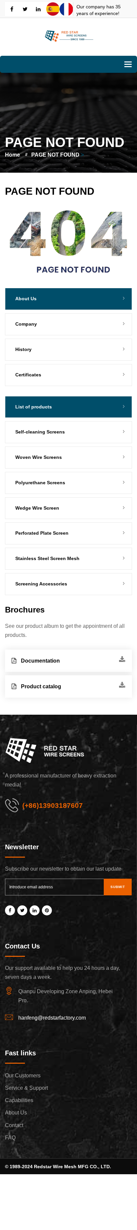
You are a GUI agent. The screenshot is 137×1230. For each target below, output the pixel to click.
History (23, 349)
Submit (117, 887)
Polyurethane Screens (40, 482)
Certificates (28, 374)
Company (26, 324)
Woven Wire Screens (38, 457)
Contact (14, 1125)
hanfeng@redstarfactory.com (52, 1018)
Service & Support (26, 1088)
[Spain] (53, 9)
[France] (66, 9)
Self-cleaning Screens (40, 431)
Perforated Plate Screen (41, 533)
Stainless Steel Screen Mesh (47, 558)
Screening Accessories (41, 583)
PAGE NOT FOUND (55, 155)
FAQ (10, 1137)
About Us (16, 1112)
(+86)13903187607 (52, 805)
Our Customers (23, 1075)
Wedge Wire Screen (37, 508)
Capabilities (19, 1100)
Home (12, 155)
